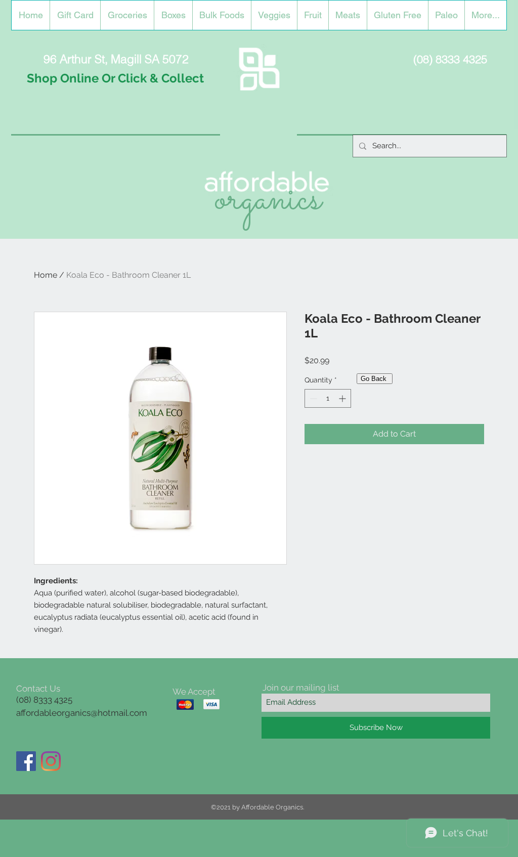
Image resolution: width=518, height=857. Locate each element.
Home (45, 275)
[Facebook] (26, 761)
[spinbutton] (328, 398)
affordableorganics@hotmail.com (81, 713)
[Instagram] (51, 761)
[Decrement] (312, 398)
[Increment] (343, 398)
